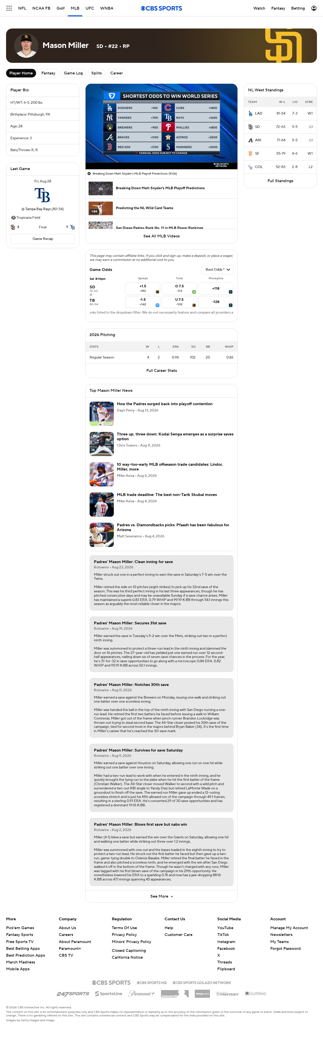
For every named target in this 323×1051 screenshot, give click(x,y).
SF (257, 153)
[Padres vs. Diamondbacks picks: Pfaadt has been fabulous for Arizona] (102, 535)
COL (259, 167)
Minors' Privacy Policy (131, 941)
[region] (161, 126)
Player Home (21, 73)
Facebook (226, 948)
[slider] (161, 154)
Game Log (73, 73)
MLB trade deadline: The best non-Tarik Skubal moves (167, 494)
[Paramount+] (141, 992)
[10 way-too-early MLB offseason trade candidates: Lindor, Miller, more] (102, 474)
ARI (258, 140)
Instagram (226, 941)
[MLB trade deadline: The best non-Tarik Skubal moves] (102, 504)
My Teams (279, 941)
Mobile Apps (18, 969)
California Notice (127, 957)
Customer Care (179, 934)
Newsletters (281, 934)
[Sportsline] (108, 992)
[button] (9, 8)
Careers (66, 934)
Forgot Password (285, 948)
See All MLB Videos (161, 236)
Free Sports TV (20, 941)
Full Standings (280, 180)
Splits (96, 73)
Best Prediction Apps (25, 955)
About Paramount (75, 941)
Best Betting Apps (23, 948)
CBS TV (66, 955)
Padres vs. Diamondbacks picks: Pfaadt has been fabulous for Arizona (173, 527)
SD (257, 127)
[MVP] (202, 991)
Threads (224, 962)
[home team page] (43, 195)
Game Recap (43, 239)
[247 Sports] (73, 992)
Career (116, 73)
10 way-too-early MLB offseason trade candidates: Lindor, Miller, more (170, 467)
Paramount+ (70, 948)
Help (169, 927)
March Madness (20, 962)
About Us (67, 927)
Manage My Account (289, 927)
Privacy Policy (124, 934)
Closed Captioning (129, 950)
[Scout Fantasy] (227, 993)
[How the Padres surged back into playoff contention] (102, 414)
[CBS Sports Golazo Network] (202, 982)
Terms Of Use (124, 927)
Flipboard (226, 969)
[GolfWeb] (255, 993)
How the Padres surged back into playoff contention (164, 403)
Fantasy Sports (19, 934)
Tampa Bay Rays (38, 209)
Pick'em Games (20, 927)
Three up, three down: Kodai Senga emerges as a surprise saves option (175, 436)
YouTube (225, 927)
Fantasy (48, 73)
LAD (258, 113)
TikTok (223, 934)
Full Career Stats (161, 370)
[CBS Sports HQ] (152, 982)
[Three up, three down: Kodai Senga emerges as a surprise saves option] (102, 444)
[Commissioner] (175, 991)
